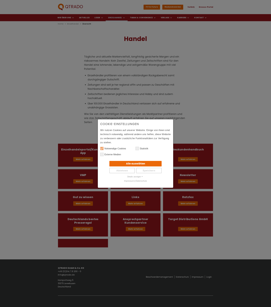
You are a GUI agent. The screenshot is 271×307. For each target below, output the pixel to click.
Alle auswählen (135, 163)
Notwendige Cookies (115, 148)
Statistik (144, 148)
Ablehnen (122, 170)
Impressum (129, 181)
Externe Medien (112, 154)
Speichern (149, 170)
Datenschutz (141, 181)
